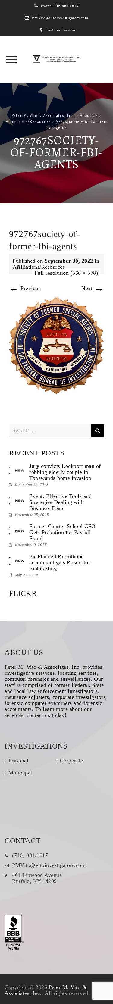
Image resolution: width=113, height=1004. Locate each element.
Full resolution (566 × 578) (66, 273)
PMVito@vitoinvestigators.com (60, 18)
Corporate (71, 761)
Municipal (20, 773)
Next (92, 288)
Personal (18, 761)
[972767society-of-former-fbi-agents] (56, 345)
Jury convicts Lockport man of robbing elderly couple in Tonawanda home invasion (65, 472)
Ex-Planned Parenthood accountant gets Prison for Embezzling (59, 562)
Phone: (60, 6)
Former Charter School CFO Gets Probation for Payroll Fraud (62, 532)
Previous (25, 288)
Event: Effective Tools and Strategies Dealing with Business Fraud (60, 502)
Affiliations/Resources (39, 267)
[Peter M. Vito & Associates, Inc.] (56, 59)
